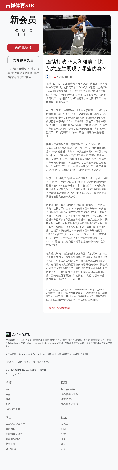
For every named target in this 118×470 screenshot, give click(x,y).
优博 (63, 438)
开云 (63, 443)
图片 (8, 404)
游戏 (8, 399)
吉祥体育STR (20, 5)
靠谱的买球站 (13, 438)
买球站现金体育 (14, 434)
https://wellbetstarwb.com (45, 343)
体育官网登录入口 (15, 424)
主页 (8, 389)
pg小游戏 (11, 448)
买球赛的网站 (68, 389)
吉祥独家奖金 (23, 60)
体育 (8, 394)
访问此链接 (23, 48)
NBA (53, 77)
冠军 (63, 429)
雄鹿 (67, 307)
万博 (63, 448)
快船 (62, 307)
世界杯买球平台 (69, 394)
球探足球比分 (68, 399)
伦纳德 (55, 307)
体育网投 (10, 429)
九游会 (64, 424)
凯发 (63, 434)
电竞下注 (10, 443)
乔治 (48, 307)
